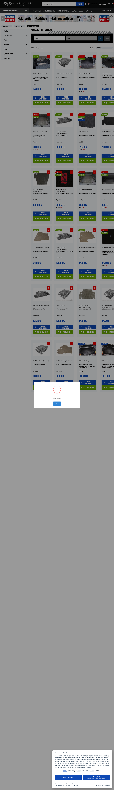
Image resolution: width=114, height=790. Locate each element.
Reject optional (68, 777)
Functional (84, 771)
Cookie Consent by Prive (103, 785)
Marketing (98, 771)
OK (57, 403)
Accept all (96, 777)
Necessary (71, 771)
